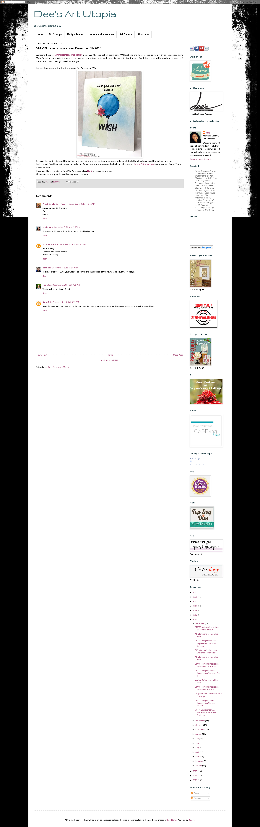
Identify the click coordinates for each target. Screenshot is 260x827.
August (198, 734)
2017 (195, 615)
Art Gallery (125, 34)
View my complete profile (201, 159)
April (197, 752)
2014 (195, 776)
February (199, 761)
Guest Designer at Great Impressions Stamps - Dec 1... (207, 673)
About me (143, 34)
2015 (195, 771)
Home (40, 34)
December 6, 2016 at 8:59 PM (65, 268)
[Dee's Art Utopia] (191, 462)
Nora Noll (47, 268)
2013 (195, 780)
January (198, 766)
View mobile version (109, 360)
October (199, 725)
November (200, 721)
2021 (195, 597)
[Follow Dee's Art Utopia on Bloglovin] (201, 249)
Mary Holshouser (51, 245)
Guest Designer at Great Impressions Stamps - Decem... (205, 643)
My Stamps (55, 34)
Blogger (191, 820)
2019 (195, 606)
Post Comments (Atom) (58, 367)
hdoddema (172, 820)
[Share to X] (72, 182)
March (198, 757)
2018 (195, 611)
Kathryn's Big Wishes (144, 164)
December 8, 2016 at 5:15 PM (66, 302)
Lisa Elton (47, 285)
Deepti (209, 133)
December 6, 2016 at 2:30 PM (67, 227)
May (197, 748)
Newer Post (42, 355)
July (197, 739)
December (200, 623)
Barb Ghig (47, 302)
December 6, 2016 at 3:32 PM (72, 245)
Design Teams (75, 34)
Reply (45, 218)
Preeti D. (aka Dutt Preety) (55, 204)
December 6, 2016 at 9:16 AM (82, 204)
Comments (198, 798)
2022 (195, 593)
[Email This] (67, 182)
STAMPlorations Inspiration (68, 55)
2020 (195, 602)
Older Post (178, 355)
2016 (195, 620)
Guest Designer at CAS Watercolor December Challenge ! (206, 712)
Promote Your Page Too (197, 465)
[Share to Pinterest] (77, 182)
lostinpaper (48, 227)
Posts (196, 793)
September (200, 730)
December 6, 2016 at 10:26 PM (66, 285)
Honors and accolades (101, 34)
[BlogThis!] (69, 182)
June (197, 743)
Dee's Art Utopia (75, 13)
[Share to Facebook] (74, 182)
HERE (89, 171)
